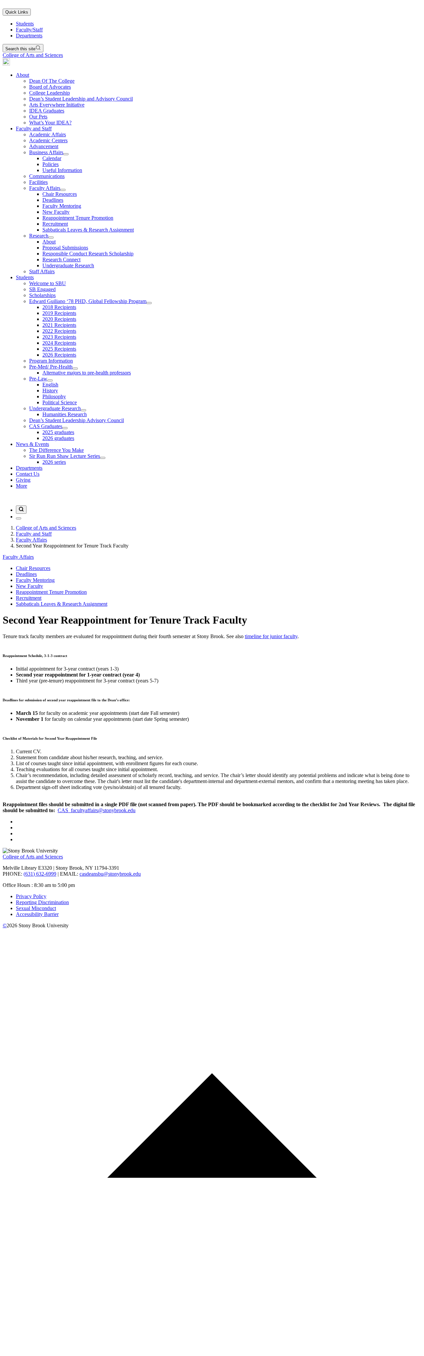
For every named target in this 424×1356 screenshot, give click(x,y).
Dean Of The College (52, 81)
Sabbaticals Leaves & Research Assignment (88, 230)
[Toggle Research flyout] (51, 238)
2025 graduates (58, 432)
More (21, 486)
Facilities (38, 182)
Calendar (51, 158)
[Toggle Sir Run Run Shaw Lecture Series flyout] (102, 458)
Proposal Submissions (65, 247)
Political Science (59, 402)
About (22, 75)
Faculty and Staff (34, 128)
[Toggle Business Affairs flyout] (66, 154)
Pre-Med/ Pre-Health (51, 367)
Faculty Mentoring (61, 206)
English (50, 384)
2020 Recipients (59, 319)
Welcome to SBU (47, 283)
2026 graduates (58, 438)
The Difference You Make (56, 450)
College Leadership (49, 93)
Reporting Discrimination (42, 902)
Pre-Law (38, 378)
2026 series (54, 462)
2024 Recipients (59, 343)
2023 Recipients (59, 337)
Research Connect (61, 259)
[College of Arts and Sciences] (6, 63)
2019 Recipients (59, 313)
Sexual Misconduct (36, 908)
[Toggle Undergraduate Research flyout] (83, 410)
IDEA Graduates (46, 110)
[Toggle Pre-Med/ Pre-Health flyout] (75, 369)
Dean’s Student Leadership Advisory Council (76, 420)
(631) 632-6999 (40, 874)
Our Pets (38, 116)
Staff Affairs (42, 271)
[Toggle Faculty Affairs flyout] (63, 190)
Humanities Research (64, 414)
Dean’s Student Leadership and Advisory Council (81, 99)
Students (25, 23)
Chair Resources (59, 194)
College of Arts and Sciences (33, 55)
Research (38, 236)
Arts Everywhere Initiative (56, 105)
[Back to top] (212, 1350)
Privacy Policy (31, 896)
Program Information (51, 361)
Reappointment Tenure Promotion (77, 218)
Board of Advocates (50, 87)
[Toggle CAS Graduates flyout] (65, 428)
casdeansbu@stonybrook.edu (110, 874)
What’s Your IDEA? (50, 122)
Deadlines (52, 200)
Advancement (43, 146)
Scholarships (42, 295)
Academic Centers (48, 140)
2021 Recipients (59, 325)
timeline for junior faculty (271, 636)
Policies (50, 164)
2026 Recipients (59, 355)
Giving (23, 480)
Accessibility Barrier (37, 914)
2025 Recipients (59, 349)
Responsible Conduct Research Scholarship (87, 253)
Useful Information (62, 170)
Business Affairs (46, 152)
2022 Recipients (59, 331)
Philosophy (54, 396)
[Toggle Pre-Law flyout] (50, 380)
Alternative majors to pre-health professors (86, 372)
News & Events (32, 444)
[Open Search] (21, 509)
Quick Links (16, 12)
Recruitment (55, 224)
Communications (47, 176)
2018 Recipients (59, 307)
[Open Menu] (18, 518)
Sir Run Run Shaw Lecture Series (64, 456)
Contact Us (27, 474)
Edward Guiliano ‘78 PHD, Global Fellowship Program (87, 301)
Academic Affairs (47, 134)
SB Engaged (42, 289)
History (50, 390)
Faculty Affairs (44, 188)
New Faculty (56, 212)
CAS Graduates (45, 426)
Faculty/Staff (29, 29)
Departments (29, 35)
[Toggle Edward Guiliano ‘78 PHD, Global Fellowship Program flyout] (149, 303)
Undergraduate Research (68, 265)
